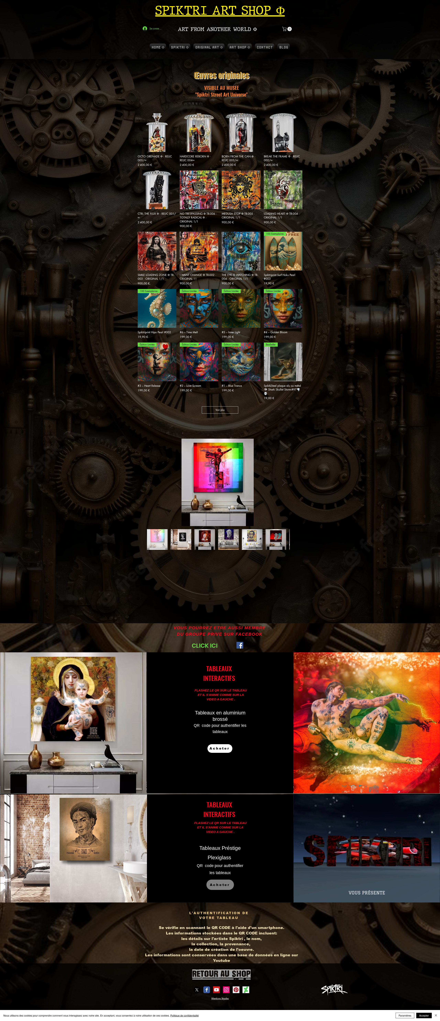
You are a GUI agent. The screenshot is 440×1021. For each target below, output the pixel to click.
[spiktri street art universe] (236, 989)
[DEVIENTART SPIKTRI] (246, 989)
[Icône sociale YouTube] (216, 989)
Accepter (424, 1015)
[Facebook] (239, 645)
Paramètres (405, 1015)
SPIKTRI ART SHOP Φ (220, 10)
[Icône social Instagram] (226, 989)
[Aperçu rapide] (157, 132)
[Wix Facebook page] (206, 989)
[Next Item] (284, 482)
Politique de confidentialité (184, 1015)
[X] (197, 989)
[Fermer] (436, 1015)
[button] (287, 29)
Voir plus (220, 409)
